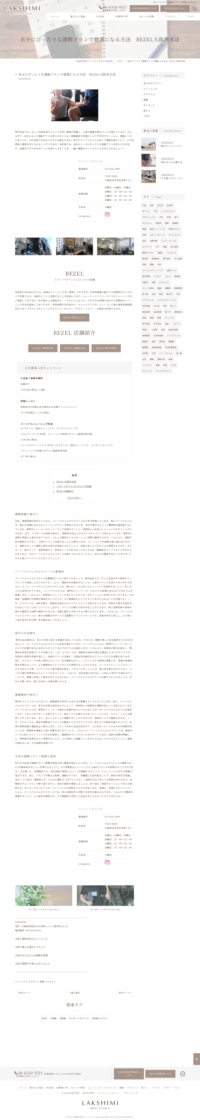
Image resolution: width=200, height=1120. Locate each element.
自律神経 (146, 306)
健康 (42, 981)
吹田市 (158, 223)
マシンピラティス (163, 371)
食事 (167, 223)
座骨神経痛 (156, 347)
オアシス (146, 211)
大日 (161, 217)
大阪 (144, 205)
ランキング (171, 252)
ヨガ (157, 246)
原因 (144, 317)
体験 (165, 365)
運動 (152, 264)
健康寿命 (178, 312)
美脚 (170, 359)
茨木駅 (169, 205)
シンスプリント (173, 335)
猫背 (154, 341)
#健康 (63, 1018)
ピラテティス (148, 300)
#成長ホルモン (100, 1018)
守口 (156, 211)
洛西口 (145, 282)
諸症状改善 (173, 329)
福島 (144, 229)
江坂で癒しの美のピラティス (30, 946)
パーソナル (169, 317)
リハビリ (157, 276)
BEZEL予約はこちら (175, 8)
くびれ (173, 365)
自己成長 (174, 246)
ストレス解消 (148, 288)
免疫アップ (172, 270)
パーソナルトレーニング (152, 270)
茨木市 (160, 205)
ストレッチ (147, 371)
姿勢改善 (154, 240)
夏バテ (168, 312)
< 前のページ (23, 992)
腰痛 (152, 359)
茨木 (159, 264)
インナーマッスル (168, 240)
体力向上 (157, 323)
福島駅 (175, 223)
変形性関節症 (170, 347)
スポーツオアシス (157, 234)
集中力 (169, 294)
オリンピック (174, 234)
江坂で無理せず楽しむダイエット (32, 963)
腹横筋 (145, 347)
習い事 (145, 294)
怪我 (163, 329)
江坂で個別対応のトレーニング (31, 938)
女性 (144, 359)
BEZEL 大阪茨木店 (66, 481)
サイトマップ (131, 1092)
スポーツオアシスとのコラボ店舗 (74, 486)
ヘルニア (176, 323)
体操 (144, 264)
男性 (152, 205)
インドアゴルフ (168, 211)
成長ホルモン (174, 229)
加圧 (167, 323)
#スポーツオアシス (79, 1018)
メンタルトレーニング (166, 300)
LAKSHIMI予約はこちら (144, 8)
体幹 (165, 306)
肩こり (173, 306)
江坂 (154, 353)
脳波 (161, 294)
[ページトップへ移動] (183, 1074)
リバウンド (147, 365)
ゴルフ (168, 276)
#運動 (54, 1018)
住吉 (144, 240)
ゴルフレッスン (149, 217)
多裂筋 (145, 353)
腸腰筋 (171, 341)
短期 (157, 365)
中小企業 (178, 258)
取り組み (167, 258)
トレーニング (21, 981)
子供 (178, 294)
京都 (169, 217)
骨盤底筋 (146, 335)
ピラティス (34, 981)
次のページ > (125, 992)
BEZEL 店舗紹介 (65, 491)
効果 (144, 234)
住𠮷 (154, 294)
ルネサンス (164, 282)
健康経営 (155, 258)
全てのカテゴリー (152, 83)
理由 (159, 317)
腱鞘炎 (145, 341)
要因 (152, 317)
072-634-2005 (112, 168)
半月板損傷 (158, 335)
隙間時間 (178, 288)
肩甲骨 (162, 341)
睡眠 (159, 288)
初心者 (179, 353)
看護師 (168, 288)
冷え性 (156, 306)
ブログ (147, 116)
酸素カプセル (148, 252)
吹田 (154, 282)
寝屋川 (160, 252)
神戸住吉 (146, 323)
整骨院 (145, 258)
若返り (145, 329)
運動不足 (161, 359)
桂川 (176, 217)
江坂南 (155, 329)
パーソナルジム (166, 353)
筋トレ (147, 110)
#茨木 (44, 1018)
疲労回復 (146, 276)
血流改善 (157, 312)
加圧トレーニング (157, 229)
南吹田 (177, 276)
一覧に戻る (74, 992)
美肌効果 (146, 312)
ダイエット (51, 981)
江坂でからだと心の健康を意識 (31, 955)
